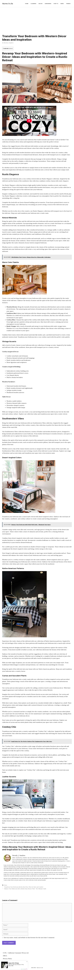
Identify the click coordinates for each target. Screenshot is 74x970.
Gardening (48, 3)
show (10, 48)
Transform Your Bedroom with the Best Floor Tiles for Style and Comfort (23, 887)
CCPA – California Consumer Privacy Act (16, 953)
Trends (68, 3)
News (62, 3)
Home (26, 3)
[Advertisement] (37, 18)
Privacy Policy (7, 959)
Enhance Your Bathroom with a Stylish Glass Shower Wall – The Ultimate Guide (25, 889)
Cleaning (33, 3)
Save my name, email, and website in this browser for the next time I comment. (29, 938)
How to (56, 3)
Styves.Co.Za (7, 3)
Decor (40, 3)
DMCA (5, 956)
